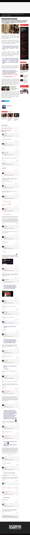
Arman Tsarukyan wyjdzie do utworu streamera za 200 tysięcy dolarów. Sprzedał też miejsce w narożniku (16, 119)
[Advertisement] (15, 7)
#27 (18, 486)
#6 (18, 189)
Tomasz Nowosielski (6, 23)
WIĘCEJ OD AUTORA (10, 111)
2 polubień (17, 243)
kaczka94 (5, 143)
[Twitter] (28, 0)
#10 (18, 240)
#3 (18, 156)
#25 (18, 461)
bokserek (5, 133)
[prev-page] (1, 122)
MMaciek (5, 300)
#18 (18, 354)
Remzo (5, 236)
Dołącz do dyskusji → (16, 130)
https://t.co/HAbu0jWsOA (14, 74)
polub (18, 160)
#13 (18, 283)
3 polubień (17, 193)
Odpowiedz (3, 160)
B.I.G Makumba (6, 360)
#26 (18, 471)
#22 (18, 408)
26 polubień (17, 170)
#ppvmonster (15, 73)
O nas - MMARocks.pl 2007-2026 (5, 534)
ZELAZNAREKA (6, 152)
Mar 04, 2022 (3, 156)
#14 (18, 304)
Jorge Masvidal (6, 17)
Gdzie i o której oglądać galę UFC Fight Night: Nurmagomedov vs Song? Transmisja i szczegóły (10, 119)
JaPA (4, 404)
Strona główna (2, 17)
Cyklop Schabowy (6, 279)
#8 (18, 212)
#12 (18, 272)
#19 (18, 364)
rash (4, 172)
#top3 (9, 74)
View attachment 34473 (7, 201)
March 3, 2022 (13, 76)
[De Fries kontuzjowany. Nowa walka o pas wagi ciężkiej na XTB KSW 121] (4, 115)
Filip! (4, 350)
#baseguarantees (5, 74)
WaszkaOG (5, 208)
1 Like (18, 223)
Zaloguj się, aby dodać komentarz (5, 126)
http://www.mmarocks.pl (9, 106)
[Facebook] (25, 0)
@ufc (3, 72)
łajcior (5, 185)
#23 (18, 430)
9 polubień (17, 501)
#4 (18, 166)
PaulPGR (5, 268)
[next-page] (3, 122)
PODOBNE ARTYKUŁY (4, 111)
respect (5, 457)
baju (4, 321)
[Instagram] (26, 0)
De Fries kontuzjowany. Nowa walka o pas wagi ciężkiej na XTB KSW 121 (4, 118)
